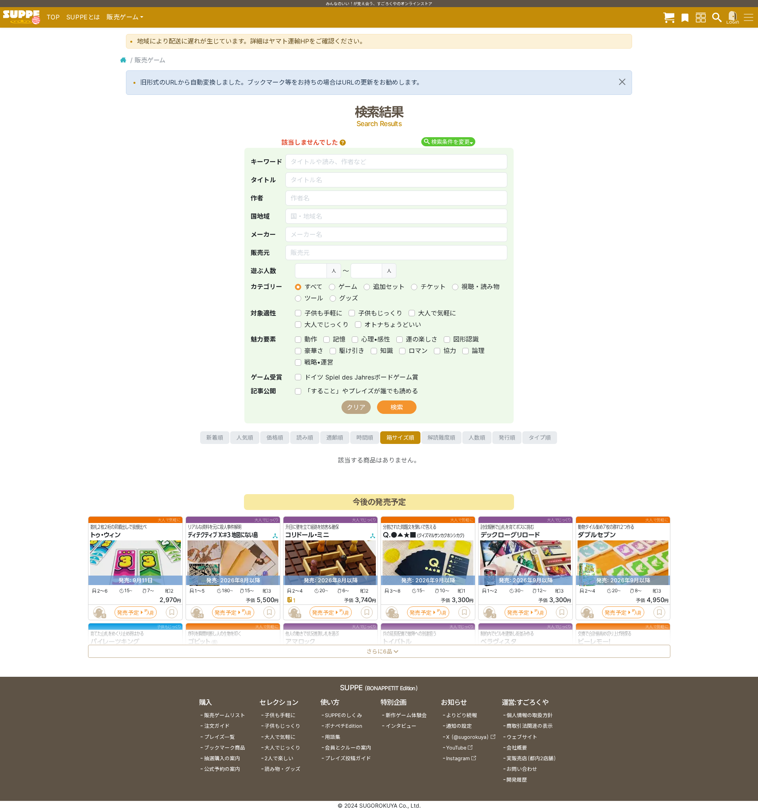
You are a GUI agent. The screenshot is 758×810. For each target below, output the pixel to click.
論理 (478, 351)
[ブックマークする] (172, 612)
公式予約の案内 (222, 769)
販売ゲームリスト (224, 715)
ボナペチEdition (343, 726)
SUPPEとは (83, 17)
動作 (310, 339)
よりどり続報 (461, 715)
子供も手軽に (323, 313)
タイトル (263, 180)
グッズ (348, 298)
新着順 (214, 437)
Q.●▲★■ (399, 535)
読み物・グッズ (282, 769)
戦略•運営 (318, 362)
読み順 (304, 437)
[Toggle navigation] (748, 17)
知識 (386, 351)
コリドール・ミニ (307, 535)
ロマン (418, 351)
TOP (53, 17)
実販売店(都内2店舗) (531, 758)
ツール (313, 298)
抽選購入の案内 (222, 758)
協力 (449, 351)
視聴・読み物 (480, 287)
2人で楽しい (279, 758)
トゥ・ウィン (105, 535)
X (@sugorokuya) (467, 737)
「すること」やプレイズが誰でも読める (361, 391)
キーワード (266, 162)
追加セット (389, 287)
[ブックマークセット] (685, 17)
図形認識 (465, 339)
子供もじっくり (380, 313)
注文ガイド (217, 726)
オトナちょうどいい (392, 325)
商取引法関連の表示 (530, 726)
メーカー (263, 234)
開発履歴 (517, 780)
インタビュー (401, 726)
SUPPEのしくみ (343, 715)
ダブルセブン (596, 535)
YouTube (456, 748)
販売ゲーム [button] (123, 17)
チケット (433, 287)
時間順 (364, 437)
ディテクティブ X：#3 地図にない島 (223, 535)
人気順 (244, 437)
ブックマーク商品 (224, 748)
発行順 (507, 437)
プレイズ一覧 (219, 737)
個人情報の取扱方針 (530, 715)
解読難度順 (441, 437)
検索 (396, 407)
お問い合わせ (522, 769)
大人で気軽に (437, 313)
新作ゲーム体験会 (406, 715)
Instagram (458, 758)
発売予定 (128, 612)
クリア (356, 407)
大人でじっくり (326, 325)
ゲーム (347, 287)
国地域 (260, 216)
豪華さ (313, 351)
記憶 (339, 339)
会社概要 (517, 748)
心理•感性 (375, 339)
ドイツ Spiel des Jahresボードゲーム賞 (361, 377)
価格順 (274, 437)
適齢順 (334, 437)
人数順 (477, 437)
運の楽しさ (421, 339)
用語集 (332, 737)
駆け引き (351, 351)
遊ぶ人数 (263, 271)
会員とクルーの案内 (348, 748)
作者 (257, 198)
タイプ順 (540, 437)
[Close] (622, 82)
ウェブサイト (522, 737)
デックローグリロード (510, 535)
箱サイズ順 (400, 437)
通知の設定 (459, 726)
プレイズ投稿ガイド (348, 758)
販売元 (260, 253)
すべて (313, 287)
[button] (343, 142)
